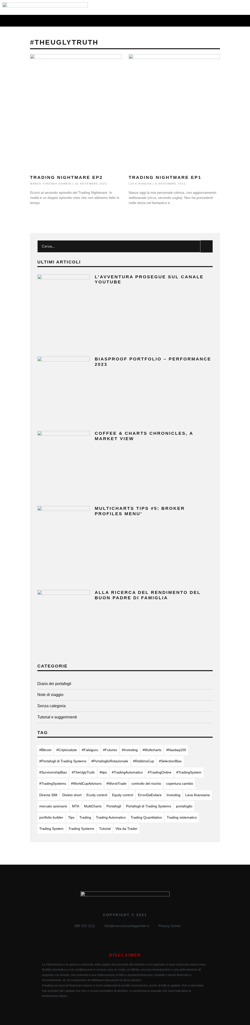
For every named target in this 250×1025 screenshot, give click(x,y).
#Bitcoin (45, 750)
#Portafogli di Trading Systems (62, 761)
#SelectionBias (170, 761)
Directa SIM (48, 795)
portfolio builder (51, 817)
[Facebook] (218, 7)
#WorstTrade (116, 783)
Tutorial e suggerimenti (57, 717)
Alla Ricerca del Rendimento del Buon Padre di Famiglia (148, 595)
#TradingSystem (188, 772)
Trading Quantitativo (146, 817)
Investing (173, 795)
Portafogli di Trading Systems (148, 806)
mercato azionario (53, 806)
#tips (103, 772)
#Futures (110, 750)
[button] (119, 21)
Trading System (51, 829)
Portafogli (113, 806)
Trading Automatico (111, 817)
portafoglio (184, 806)
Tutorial (105, 829)
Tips (71, 817)
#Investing (130, 750)
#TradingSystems (52, 783)
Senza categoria (51, 706)
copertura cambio (179, 783)
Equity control (122, 795)
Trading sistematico (182, 817)
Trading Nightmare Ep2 (66, 177)
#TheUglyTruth (83, 772)
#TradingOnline (159, 772)
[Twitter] (236, 7)
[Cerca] (206, 246)
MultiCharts (93, 806)
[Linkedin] (227, 7)
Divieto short (72, 795)
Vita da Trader (126, 829)
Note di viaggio (50, 695)
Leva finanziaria (197, 795)
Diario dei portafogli (54, 684)
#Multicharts (152, 750)
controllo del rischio (146, 783)
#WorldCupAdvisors (86, 783)
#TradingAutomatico (127, 772)
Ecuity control (96, 795)
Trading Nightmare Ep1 (165, 177)
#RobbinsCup (143, 761)
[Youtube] (245, 7)
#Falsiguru (90, 750)
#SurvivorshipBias (53, 772)
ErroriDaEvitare (150, 795)
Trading (85, 817)
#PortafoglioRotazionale (109, 761)
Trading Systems (81, 829)
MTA (75, 806)
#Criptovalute (66, 750)
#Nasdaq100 (176, 750)
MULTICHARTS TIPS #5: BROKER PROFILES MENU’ (140, 511)
